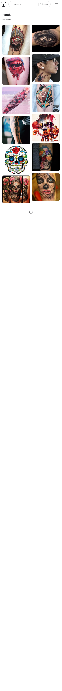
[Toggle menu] (57, 4)
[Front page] (3, 4)
